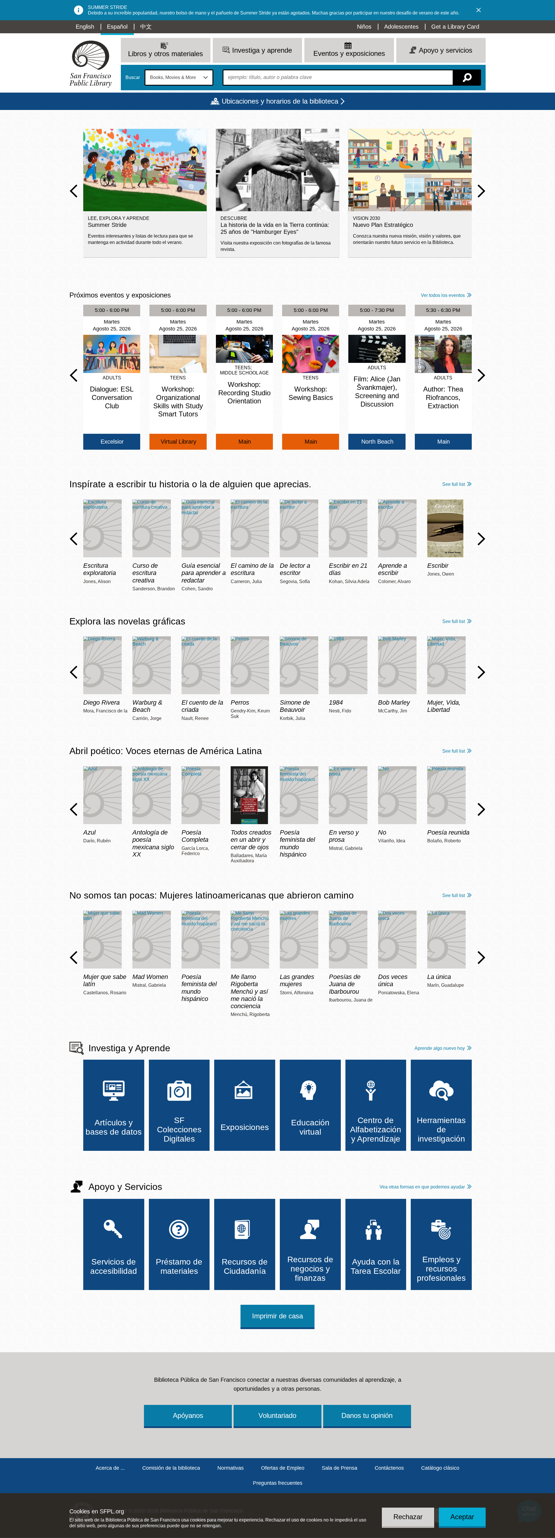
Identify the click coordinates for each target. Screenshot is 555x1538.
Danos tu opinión (367, 1415)
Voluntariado (277, 1415)
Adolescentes (401, 26)
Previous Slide (73, 191)
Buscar (132, 77)
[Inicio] (90, 64)
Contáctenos (389, 1468)
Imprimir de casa (277, 1316)
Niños (364, 26)
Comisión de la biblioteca (171, 1468)
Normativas (230, 1468)
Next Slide (481, 191)
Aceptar (462, 1517)
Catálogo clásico (440, 1468)
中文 (146, 26)
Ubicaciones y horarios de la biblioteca (280, 101)
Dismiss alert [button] (478, 10)
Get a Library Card (455, 26)
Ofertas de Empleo (282, 1468)
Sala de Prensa (339, 1468)
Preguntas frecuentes (277, 1483)
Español (117, 26)
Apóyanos (188, 1415)
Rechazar (408, 1517)
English (85, 26)
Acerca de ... (110, 1468)
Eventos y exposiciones (349, 53)
